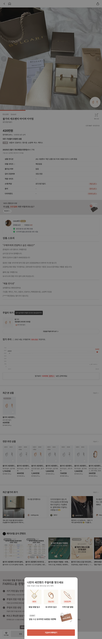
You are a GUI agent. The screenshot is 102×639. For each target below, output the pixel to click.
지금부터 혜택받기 (51, 633)
